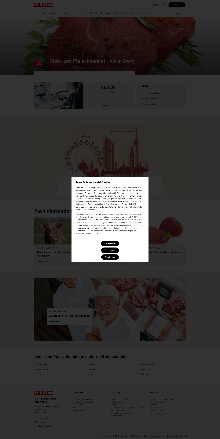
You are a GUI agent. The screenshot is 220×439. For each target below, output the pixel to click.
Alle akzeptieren (110, 243)
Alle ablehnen (110, 257)
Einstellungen (110, 250)
